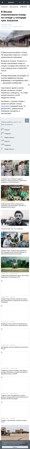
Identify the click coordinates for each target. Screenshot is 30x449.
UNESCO (23, 7)
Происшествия (17, 26)
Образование (14, 7)
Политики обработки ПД (13, 444)
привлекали (5, 106)
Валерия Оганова (6, 24)
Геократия (4, 7)
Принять (15, 447)
